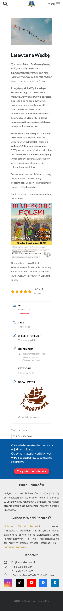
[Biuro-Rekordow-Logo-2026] (32, 4)
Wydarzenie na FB (26, 340)
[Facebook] (43, 583)
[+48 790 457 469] (7, 570)
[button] (5, 3)
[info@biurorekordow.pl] (7, 562)
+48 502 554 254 (21, 566)
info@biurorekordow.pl (22, 562)
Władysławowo (22, 436)
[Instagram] (8, 583)
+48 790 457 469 (21, 570)
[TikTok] (20, 583)
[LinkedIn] (55, 583)
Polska (22, 431)
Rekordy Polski (27, 373)
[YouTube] (31, 583)
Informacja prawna (15, 546)
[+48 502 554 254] (7, 566)
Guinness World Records (21, 526)
